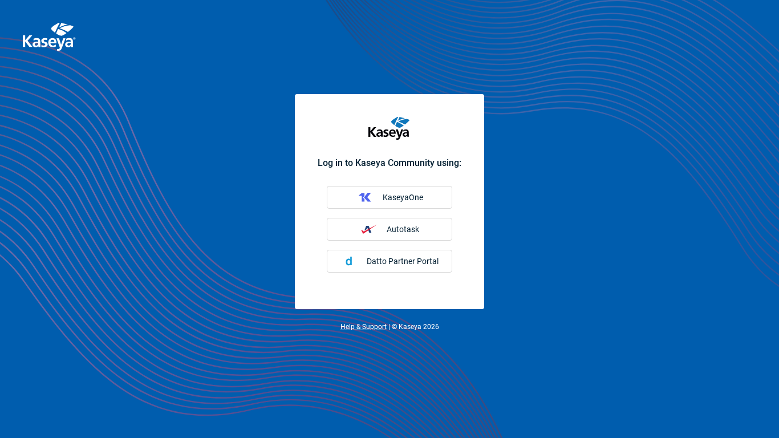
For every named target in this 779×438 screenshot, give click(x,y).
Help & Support (363, 327)
